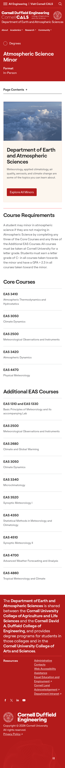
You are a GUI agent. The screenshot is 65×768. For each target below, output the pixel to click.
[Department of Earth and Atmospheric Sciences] (38, 718)
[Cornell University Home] (8, 717)
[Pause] (54, 758)
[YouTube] (24, 700)
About (5, 30)
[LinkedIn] (18, 700)
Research (30, 30)
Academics (16, 30)
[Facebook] (5, 700)
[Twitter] (11, 700)
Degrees (15, 43)
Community (45, 30)
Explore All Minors (22, 192)
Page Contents (13, 89)
